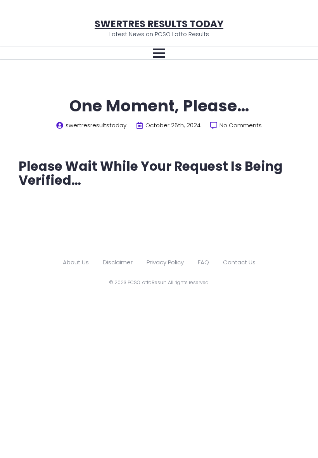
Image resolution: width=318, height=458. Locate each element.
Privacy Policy (165, 262)
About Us (76, 262)
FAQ (203, 262)
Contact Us (239, 262)
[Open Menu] (159, 53)
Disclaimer (118, 262)
